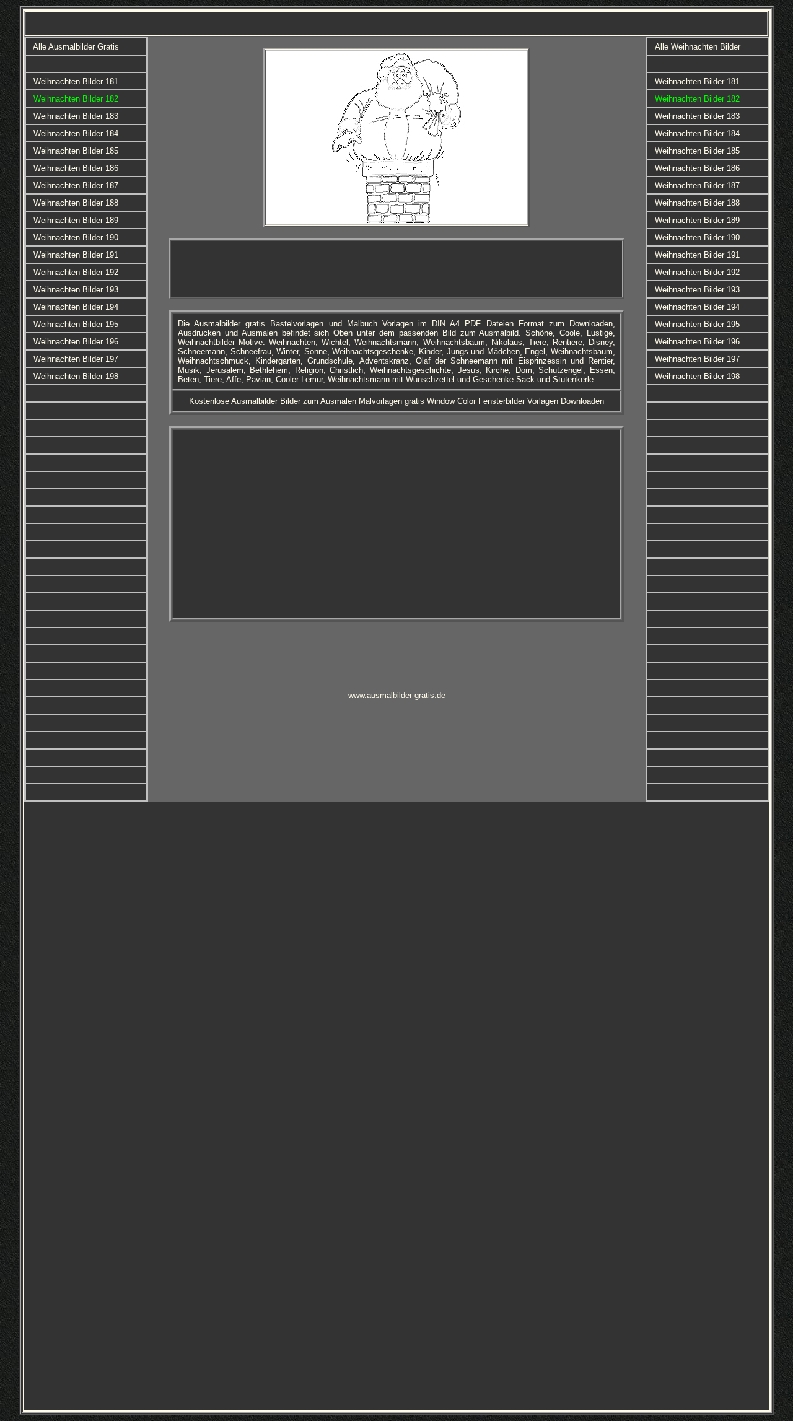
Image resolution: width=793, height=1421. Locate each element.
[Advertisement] (396, 269)
